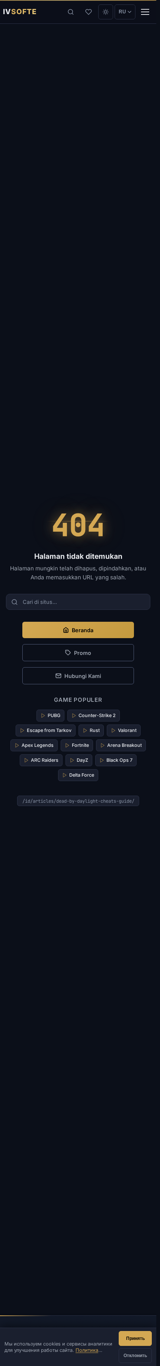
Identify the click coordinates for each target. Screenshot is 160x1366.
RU (122, 12)
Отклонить (135, 1355)
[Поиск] (71, 12)
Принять (135, 1338)
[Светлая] (105, 11)
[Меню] (145, 12)
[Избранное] (88, 12)
